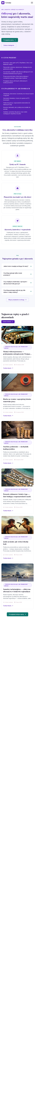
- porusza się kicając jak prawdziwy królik (16, 347)
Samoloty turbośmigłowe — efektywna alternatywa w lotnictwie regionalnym (16, 590)
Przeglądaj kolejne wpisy (16, 614)
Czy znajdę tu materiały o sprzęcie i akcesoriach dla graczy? (15, 283)
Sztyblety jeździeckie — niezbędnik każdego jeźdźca (15, 447)
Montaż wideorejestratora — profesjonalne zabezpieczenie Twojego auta (16, 353)
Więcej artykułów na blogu (16, 299)
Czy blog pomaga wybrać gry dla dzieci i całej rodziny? (14, 291)
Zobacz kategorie (8, 45)
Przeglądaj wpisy (8, 40)
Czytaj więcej (7, 368)
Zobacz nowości (7, 321)
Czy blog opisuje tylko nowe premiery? (12, 274)
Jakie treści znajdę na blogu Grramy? (15, 266)
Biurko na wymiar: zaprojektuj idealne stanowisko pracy (17, 400)
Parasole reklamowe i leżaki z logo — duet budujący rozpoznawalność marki (17, 495)
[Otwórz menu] (32, 2)
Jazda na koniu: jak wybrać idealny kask (15, 542)
